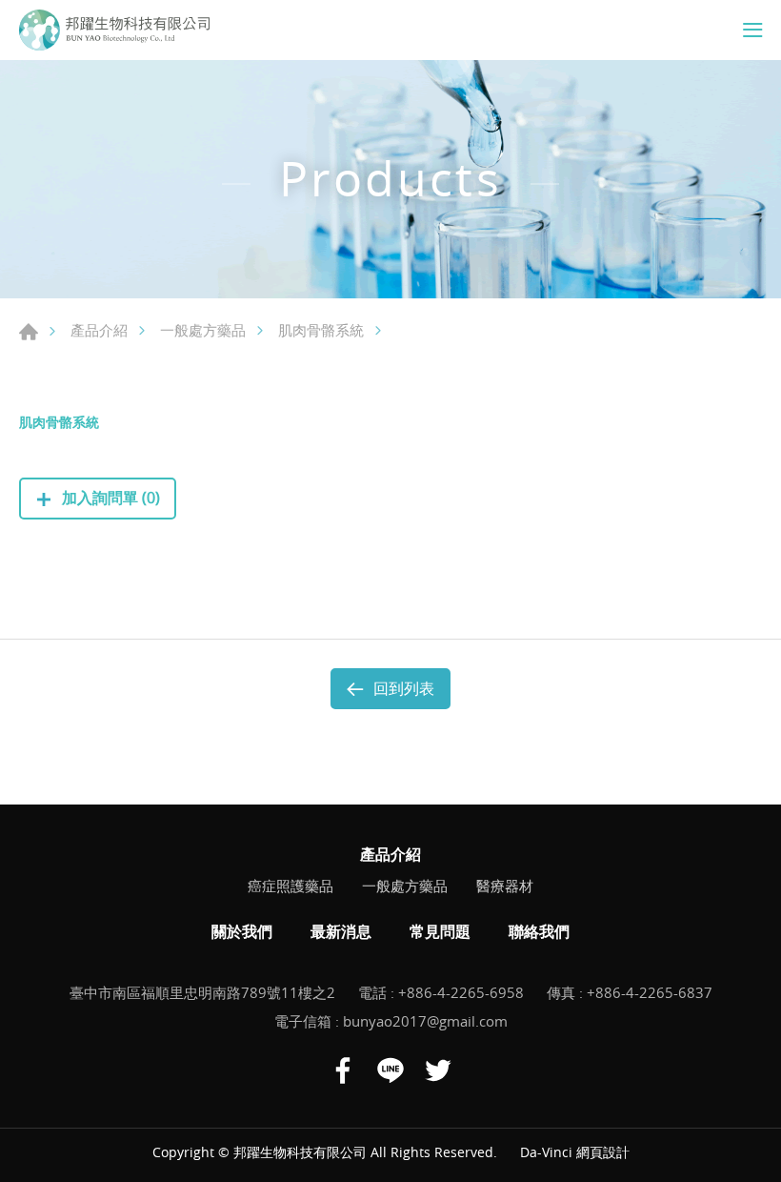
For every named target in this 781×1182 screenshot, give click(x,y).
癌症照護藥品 (290, 885)
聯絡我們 (539, 931)
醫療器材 (504, 885)
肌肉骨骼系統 (321, 329)
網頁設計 (603, 1152)
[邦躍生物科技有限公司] (114, 30)
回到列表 (403, 688)
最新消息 (340, 931)
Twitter (438, 1070)
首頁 (28, 331)
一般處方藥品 (203, 329)
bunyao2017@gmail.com (425, 1020)
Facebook (343, 1070)
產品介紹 (99, 329)
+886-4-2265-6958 (461, 992)
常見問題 (440, 931)
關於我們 (241, 931)
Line (390, 1070)
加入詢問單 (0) (111, 497)
